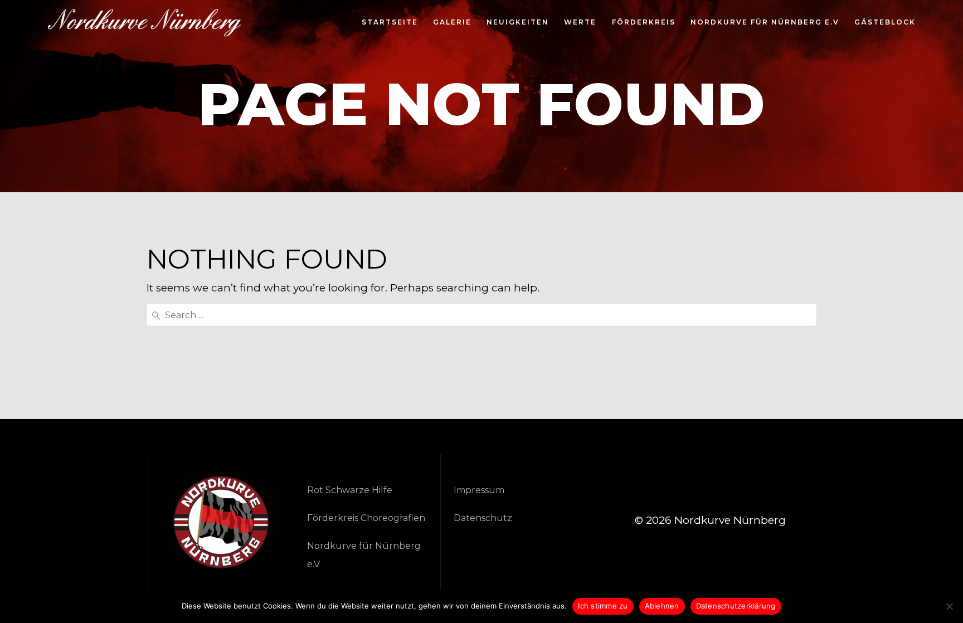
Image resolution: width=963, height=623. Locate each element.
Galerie (452, 23)
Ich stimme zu (603, 605)
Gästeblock (885, 23)
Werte (580, 23)
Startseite (390, 23)
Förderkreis (643, 23)
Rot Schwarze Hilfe (349, 490)
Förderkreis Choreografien (366, 518)
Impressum (479, 490)
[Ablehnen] (949, 606)
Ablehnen (662, 605)
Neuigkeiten (518, 23)
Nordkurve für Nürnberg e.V (764, 23)
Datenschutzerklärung (736, 605)
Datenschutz (483, 518)
